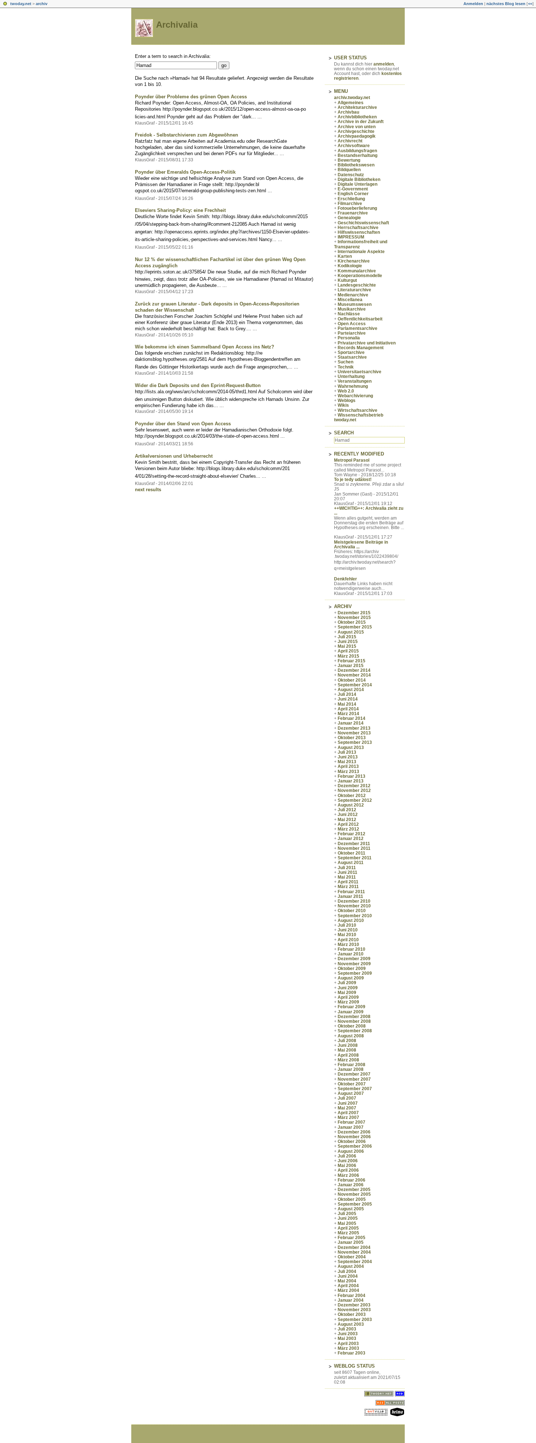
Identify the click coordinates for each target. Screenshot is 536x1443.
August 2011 (351, 862)
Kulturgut (347, 280)
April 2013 (348, 766)
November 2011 (354, 848)
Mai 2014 (347, 704)
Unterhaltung (351, 376)
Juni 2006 (348, 1160)
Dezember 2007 (354, 1074)
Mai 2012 (347, 819)
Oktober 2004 (352, 1256)
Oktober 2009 (352, 968)
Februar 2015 (351, 660)
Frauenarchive (353, 213)
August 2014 (351, 689)
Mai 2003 (347, 1338)
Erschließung (351, 198)
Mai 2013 (347, 761)
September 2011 (355, 857)
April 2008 (348, 1055)
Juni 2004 (348, 1276)
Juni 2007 (348, 1103)
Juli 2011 (347, 867)
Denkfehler (345, 578)
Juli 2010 (347, 925)
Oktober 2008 (352, 1026)
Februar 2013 (351, 776)
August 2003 (351, 1324)
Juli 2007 (347, 1098)
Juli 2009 (347, 982)
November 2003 (354, 1309)
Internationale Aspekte (361, 251)
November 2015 (354, 617)
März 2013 (348, 771)
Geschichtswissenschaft (363, 222)
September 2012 (355, 800)
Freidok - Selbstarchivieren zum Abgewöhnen (186, 135)
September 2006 (355, 1146)
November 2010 (354, 905)
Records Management (361, 347)
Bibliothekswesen (356, 164)
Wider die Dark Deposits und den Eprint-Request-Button (198, 385)
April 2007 (348, 1112)
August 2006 (351, 1151)
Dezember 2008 (354, 1016)
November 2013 (354, 733)
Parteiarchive (352, 333)
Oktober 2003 (352, 1314)
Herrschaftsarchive (358, 227)
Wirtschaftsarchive (357, 410)
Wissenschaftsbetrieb (360, 415)
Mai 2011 (347, 877)
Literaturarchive (354, 289)
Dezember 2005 (354, 1189)
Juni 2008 (348, 1045)
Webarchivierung (355, 395)
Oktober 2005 (352, 1199)
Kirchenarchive (354, 261)
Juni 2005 (348, 1218)
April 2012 (348, 824)
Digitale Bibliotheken (359, 179)
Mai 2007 (347, 1108)
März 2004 (348, 1290)
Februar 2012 (351, 833)
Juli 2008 (347, 1040)
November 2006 (354, 1136)
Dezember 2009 (354, 958)
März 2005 (348, 1232)
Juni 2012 (348, 814)
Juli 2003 (347, 1329)
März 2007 (348, 1117)
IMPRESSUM (351, 237)
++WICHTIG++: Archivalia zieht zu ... (368, 511)
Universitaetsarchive (359, 371)
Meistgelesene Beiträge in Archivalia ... (361, 544)
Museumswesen (355, 304)
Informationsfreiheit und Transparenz (360, 244)
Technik (346, 367)
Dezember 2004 (354, 1247)
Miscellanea (350, 299)
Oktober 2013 (352, 737)
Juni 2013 (348, 757)
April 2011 (348, 881)
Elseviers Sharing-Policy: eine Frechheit (180, 210)
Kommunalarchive (357, 270)
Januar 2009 (351, 1011)
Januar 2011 (350, 896)
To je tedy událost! (353, 479)
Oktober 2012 (352, 795)
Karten (345, 256)
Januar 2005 (351, 1242)
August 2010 (351, 920)
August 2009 (351, 978)
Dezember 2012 (354, 785)
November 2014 (354, 675)
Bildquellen (349, 169)
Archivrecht (350, 140)
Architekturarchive (357, 107)
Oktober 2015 (352, 622)
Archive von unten (357, 126)
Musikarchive (352, 309)
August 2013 (351, 747)
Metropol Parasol (351, 460)
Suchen (345, 361)
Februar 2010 (351, 949)
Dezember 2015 (354, 612)
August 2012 (351, 805)
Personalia (349, 337)
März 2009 (348, 1002)
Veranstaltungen (355, 381)
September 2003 (355, 1319)
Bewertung (349, 160)
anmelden (383, 64)
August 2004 (351, 1266)
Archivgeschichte (356, 131)
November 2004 (354, 1252)
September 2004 (355, 1261)
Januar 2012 (351, 838)
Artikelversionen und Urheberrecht (174, 456)
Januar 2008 (351, 1069)
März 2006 (348, 1175)
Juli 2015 (347, 636)
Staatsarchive (352, 357)
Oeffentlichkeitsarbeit (360, 319)
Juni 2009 (348, 987)
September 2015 (355, 627)
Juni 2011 (347, 872)
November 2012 (354, 790)
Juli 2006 (347, 1156)
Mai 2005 (347, 1223)
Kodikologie (350, 265)
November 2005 (354, 1194)
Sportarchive (351, 352)
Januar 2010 (351, 954)
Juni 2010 (348, 930)
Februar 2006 (351, 1180)
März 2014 (348, 713)
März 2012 (348, 829)
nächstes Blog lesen (505, 3)
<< (530, 3)
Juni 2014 (348, 699)
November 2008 (354, 1021)
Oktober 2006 (352, 1141)
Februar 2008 (351, 1064)
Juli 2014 (347, 694)
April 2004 (348, 1285)
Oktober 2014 (352, 680)
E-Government (353, 189)
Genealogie (349, 217)
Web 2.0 (346, 391)
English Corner (353, 193)
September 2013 (355, 742)
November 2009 (354, 963)
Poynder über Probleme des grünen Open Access (191, 96)
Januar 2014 (351, 723)
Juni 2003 (348, 1333)
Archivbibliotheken (357, 116)
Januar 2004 (351, 1300)
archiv (41, 3)
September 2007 (355, 1088)
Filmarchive (350, 203)
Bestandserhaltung (357, 155)
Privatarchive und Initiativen (367, 343)
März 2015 (348, 656)
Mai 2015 (347, 646)
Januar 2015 (351, 665)
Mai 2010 (347, 934)
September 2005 (355, 1204)
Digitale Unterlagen (357, 184)
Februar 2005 (351, 1237)
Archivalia (177, 24)
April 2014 (348, 708)
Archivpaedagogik (357, 136)
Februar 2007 (351, 1122)
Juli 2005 (347, 1213)
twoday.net (20, 3)
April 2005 (348, 1228)
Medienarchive (353, 294)
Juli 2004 (347, 1271)
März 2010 (348, 944)
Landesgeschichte (357, 285)
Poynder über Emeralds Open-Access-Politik (185, 172)
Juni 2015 (348, 641)
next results (148, 489)
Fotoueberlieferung (357, 208)
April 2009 (348, 997)
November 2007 (354, 1079)
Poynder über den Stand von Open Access (183, 423)
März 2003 (348, 1348)
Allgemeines (351, 102)
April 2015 (348, 651)
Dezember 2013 (354, 728)
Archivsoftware (354, 145)
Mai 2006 (347, 1165)
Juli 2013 (347, 752)
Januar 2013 (351, 781)
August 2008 (351, 1035)
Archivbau (348, 112)
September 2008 (355, 1030)
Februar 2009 (351, 1006)
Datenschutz (351, 174)
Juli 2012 (347, 809)
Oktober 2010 (352, 910)
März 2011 (348, 886)
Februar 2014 (351, 718)
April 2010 (348, 939)
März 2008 (348, 1059)
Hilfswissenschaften (359, 232)
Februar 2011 (351, 891)
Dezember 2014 (354, 670)
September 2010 (355, 915)
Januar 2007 (351, 1127)
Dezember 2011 (354, 843)
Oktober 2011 (351, 853)
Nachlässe (349, 313)
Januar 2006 (351, 1184)
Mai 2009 (347, 992)
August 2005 (351, 1208)
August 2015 (351, 632)
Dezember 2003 (354, 1305)
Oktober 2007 (352, 1084)
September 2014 (355, 684)
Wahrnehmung (353, 386)
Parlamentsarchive (357, 328)
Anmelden (473, 3)
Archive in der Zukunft (361, 121)
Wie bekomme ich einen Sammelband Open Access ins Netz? (204, 347)
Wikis (343, 405)
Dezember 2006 (354, 1132)
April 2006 (348, 1170)
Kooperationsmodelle (360, 275)
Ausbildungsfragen (357, 150)
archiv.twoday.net (352, 97)
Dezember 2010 (354, 901)
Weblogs (347, 400)
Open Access (352, 323)
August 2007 (351, 1093)
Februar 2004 (351, 1295)
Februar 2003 (351, 1353)
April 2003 (348, 1343)
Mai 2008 (347, 1050)
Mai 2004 (347, 1281)
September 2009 (355, 973)
